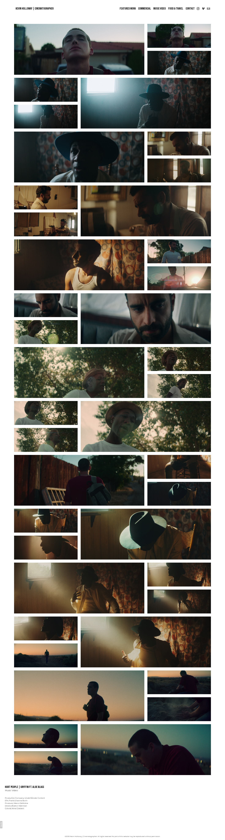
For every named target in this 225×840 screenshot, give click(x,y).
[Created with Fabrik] (1, 824)
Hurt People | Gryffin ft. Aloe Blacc (24, 787)
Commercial (144, 8)
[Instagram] (198, 8)
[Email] (208, 8)
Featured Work (128, 8)
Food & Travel (175, 8)
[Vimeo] (203, 8)
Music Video (159, 8)
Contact (190, 8)
